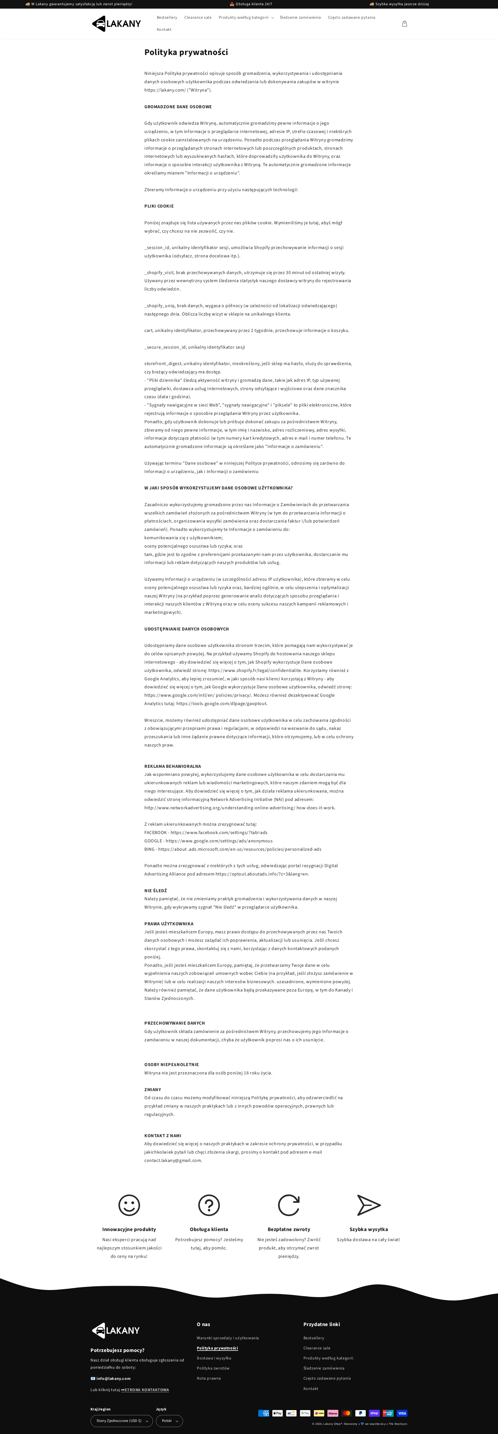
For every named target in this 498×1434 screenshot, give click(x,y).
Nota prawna (209, 1378)
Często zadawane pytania (327, 1378)
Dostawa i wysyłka (214, 1358)
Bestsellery (314, 1338)
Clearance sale (317, 1348)
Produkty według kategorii (328, 1358)
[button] (245, 18)
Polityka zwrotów (213, 1368)
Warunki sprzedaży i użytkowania (228, 1338)
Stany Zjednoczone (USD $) (119, 1420)
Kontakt (310, 1389)
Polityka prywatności (217, 1348)
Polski (166, 1420)
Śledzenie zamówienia (324, 1368)
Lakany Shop (332, 1424)
